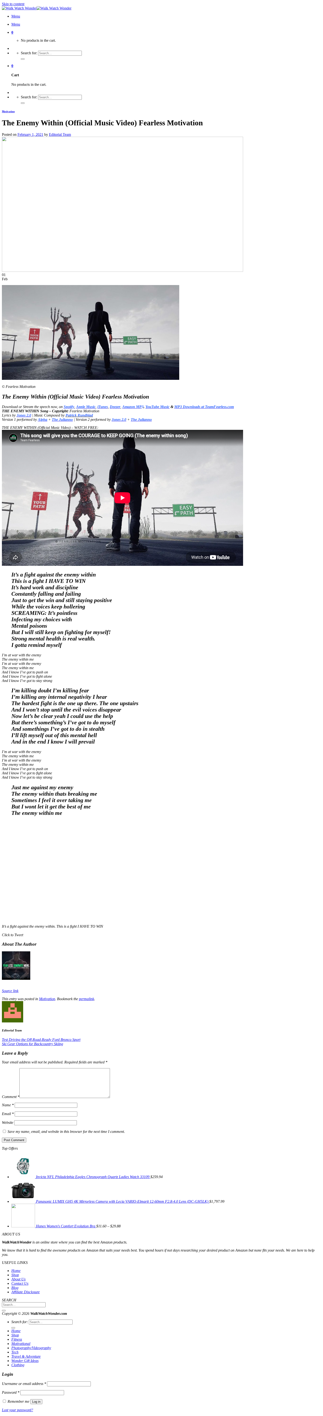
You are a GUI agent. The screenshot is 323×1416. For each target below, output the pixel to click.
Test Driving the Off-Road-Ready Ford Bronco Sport (41, 1040)
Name (8, 1105)
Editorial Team (60, 134)
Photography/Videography (31, 1348)
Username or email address (24, 1384)
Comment (10, 1097)
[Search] (23, 59)
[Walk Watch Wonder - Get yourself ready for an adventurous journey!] (36, 8)
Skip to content (13, 4)
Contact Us (19, 1283)
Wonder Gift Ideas (25, 1361)
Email (8, 1114)
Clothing (17, 1365)
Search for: (29, 53)
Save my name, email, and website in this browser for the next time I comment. (66, 1132)
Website (7, 1123)
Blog (14, 1288)
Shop (15, 1275)
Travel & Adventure (26, 1356)
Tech (14, 1352)
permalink (86, 999)
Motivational (20, 1344)
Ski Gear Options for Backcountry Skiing (32, 1044)
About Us (18, 1279)
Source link (10, 991)
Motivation (8, 111)
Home (16, 1271)
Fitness (16, 1339)
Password (10, 1392)
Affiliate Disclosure (25, 1292)
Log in (36, 1401)
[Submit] (4, 1310)
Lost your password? (17, 1410)
